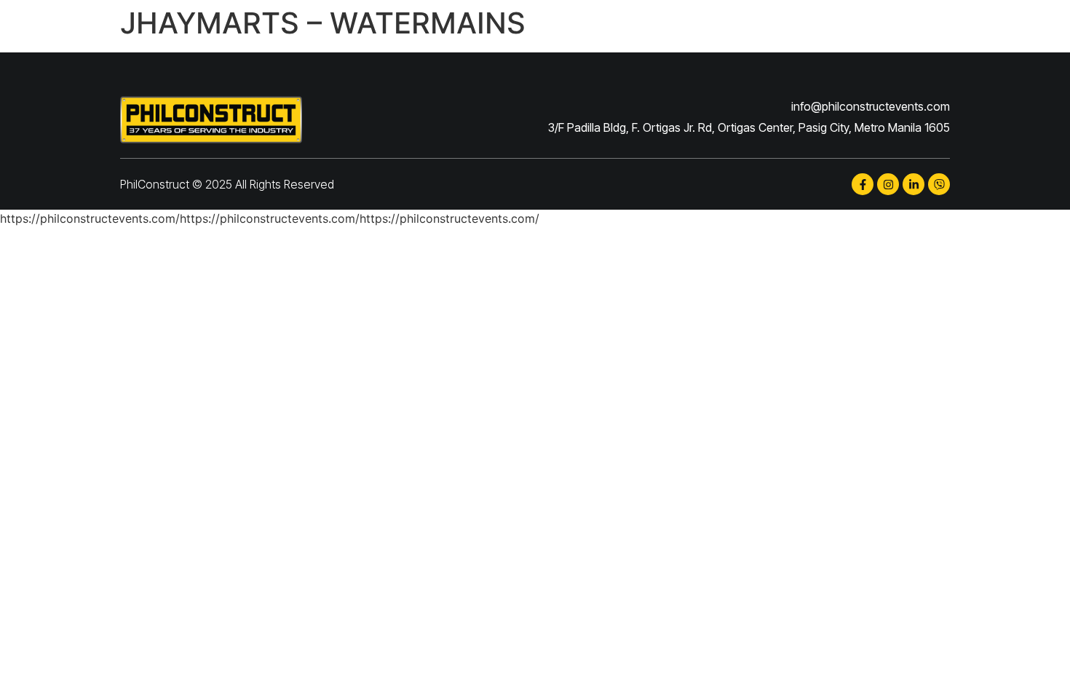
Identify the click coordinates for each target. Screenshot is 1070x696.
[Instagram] (888, 184)
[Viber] (939, 184)
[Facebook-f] (862, 184)
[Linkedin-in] (913, 184)
